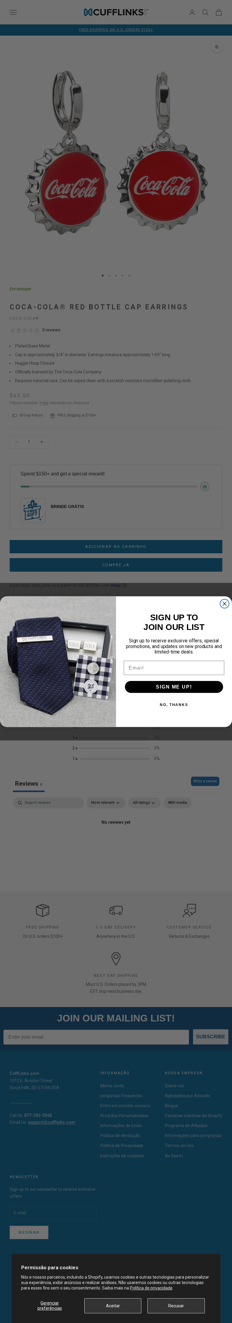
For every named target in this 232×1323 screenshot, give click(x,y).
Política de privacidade (151, 1288)
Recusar (176, 1305)
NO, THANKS (174, 704)
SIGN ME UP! (174, 686)
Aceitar (113, 1305)
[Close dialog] (224, 603)
